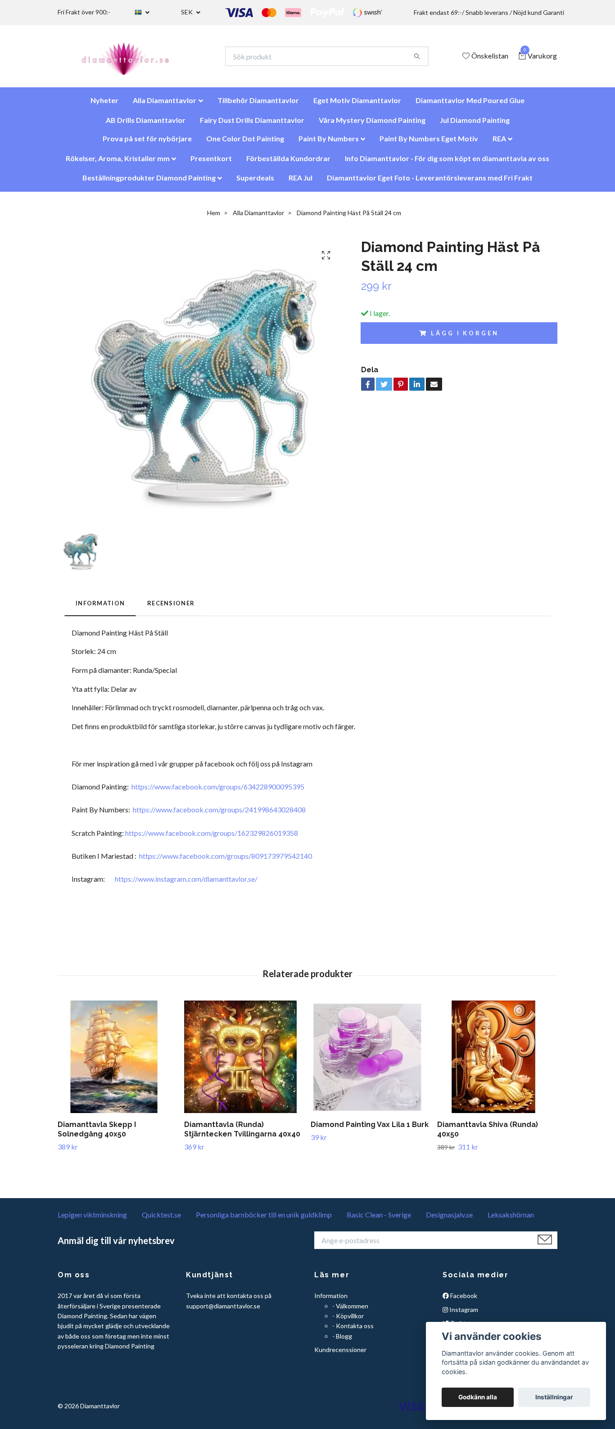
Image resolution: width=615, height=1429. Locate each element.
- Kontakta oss (353, 1330)
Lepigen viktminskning (92, 1219)
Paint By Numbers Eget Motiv (429, 143)
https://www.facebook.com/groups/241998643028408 (219, 814)
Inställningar (554, 1397)
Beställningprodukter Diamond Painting (149, 182)
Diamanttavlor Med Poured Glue (470, 104)
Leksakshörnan (511, 1219)
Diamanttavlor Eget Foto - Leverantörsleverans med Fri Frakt (430, 182)
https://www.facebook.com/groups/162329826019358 (211, 837)
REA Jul (300, 182)
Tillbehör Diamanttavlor (258, 104)
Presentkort (211, 162)
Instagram (463, 1314)
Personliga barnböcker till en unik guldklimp (264, 1219)
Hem (213, 217)
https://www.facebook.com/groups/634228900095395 (217, 791)
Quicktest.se (161, 1219)
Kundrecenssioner (340, 1354)
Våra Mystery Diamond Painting (372, 124)
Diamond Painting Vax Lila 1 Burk (370, 1129)
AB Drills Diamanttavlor (145, 124)
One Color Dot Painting (245, 143)
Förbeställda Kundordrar (288, 162)
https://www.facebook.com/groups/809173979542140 (225, 860)
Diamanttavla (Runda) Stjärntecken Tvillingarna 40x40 (242, 1134)
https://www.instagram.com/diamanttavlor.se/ (186, 883)
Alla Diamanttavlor (164, 104)
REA (499, 143)
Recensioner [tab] (170, 607)
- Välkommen (350, 1310)
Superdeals (255, 182)
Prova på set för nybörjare (147, 143)
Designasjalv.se (449, 1219)
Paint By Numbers (328, 143)
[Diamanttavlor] (133, 58)
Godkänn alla (477, 1397)
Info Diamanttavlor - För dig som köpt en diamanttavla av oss (447, 162)
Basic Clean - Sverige (379, 1219)
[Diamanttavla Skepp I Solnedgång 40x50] (117, 1061)
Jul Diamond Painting (475, 124)
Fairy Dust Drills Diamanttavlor (252, 124)
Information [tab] (100, 607)
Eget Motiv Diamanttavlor (357, 104)
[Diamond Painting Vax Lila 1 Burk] (370, 1061)
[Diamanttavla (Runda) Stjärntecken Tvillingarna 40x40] (244, 1061)
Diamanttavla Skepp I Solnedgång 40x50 (97, 1134)
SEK (187, 12)
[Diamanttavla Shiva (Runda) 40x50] (497, 1061)
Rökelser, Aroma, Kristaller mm (118, 162)
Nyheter (104, 104)
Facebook (463, 1300)
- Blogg (342, 1340)
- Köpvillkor (348, 1320)
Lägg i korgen (464, 337)
